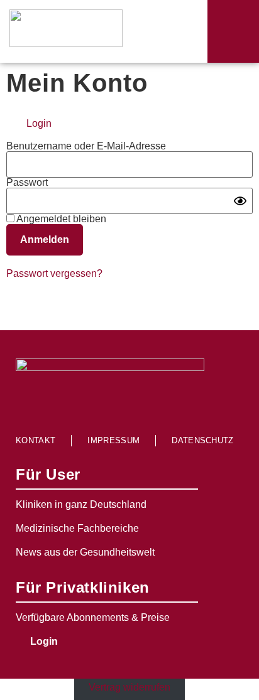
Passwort (27, 183)
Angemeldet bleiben (60, 219)
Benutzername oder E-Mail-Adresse (86, 146)
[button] (233, 31)
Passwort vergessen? (54, 273)
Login (39, 123)
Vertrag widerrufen (129, 687)
